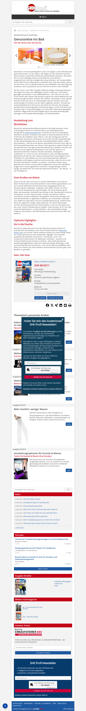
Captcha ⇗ (55, 372)
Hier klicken (45, 370)
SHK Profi (44, 358)
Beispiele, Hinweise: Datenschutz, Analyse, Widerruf (42, 389)
